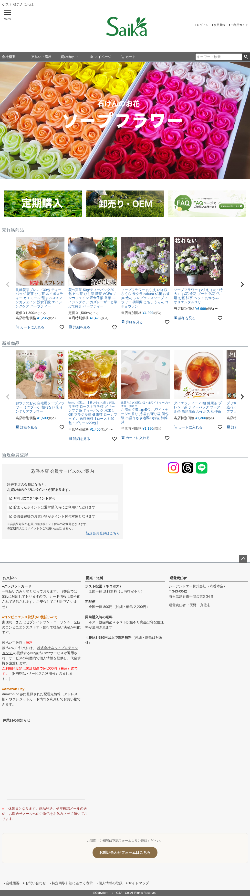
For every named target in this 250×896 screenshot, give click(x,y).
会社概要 (9, 57)
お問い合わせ (35, 883)
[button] (8, 284)
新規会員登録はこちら (103, 533)
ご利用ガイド (239, 25)
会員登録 (219, 25)
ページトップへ (243, 559)
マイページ (102, 57)
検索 (246, 57)
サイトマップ (138, 883)
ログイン (202, 25)
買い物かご (69, 57)
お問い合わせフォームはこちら (125, 852)
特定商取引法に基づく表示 (72, 883)
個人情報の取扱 (111, 883)
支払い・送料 (41, 57)
